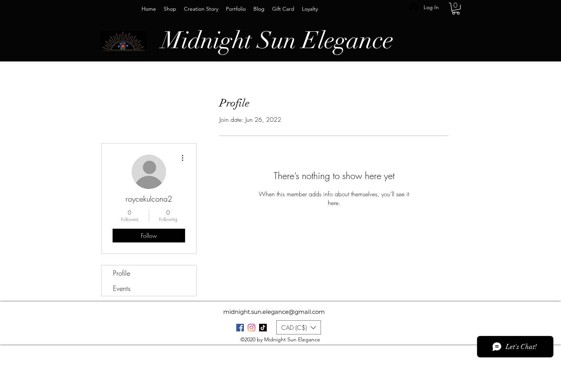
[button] (456, 9)
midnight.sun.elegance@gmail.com (274, 311)
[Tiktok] (263, 327)
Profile (121, 273)
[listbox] (298, 327)
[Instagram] (251, 327)
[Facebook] (240, 327)
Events (122, 288)
